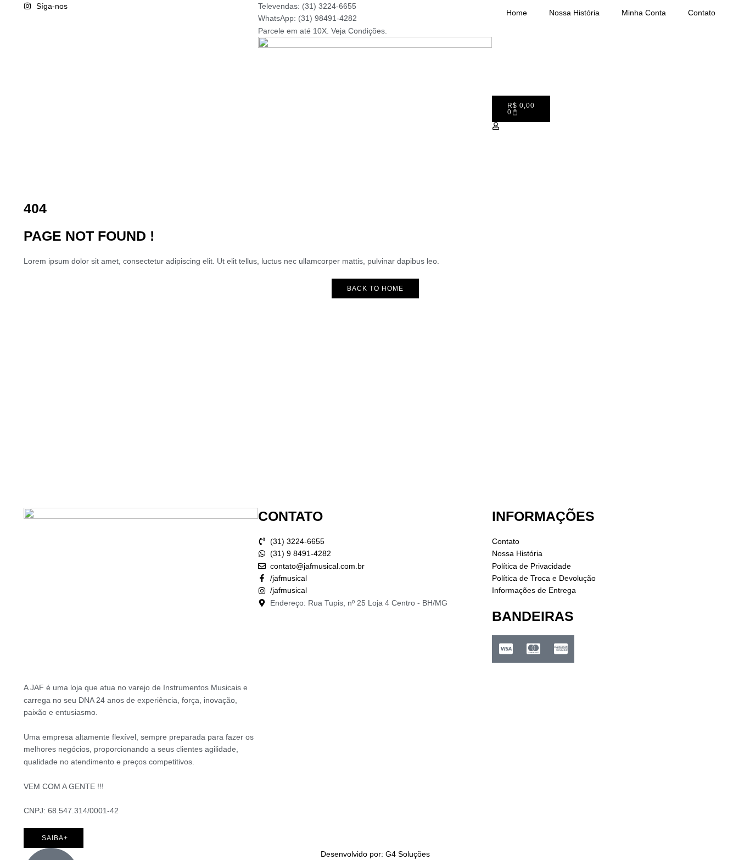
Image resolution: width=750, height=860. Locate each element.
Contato (701, 12)
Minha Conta (644, 12)
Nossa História (574, 12)
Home (516, 12)
